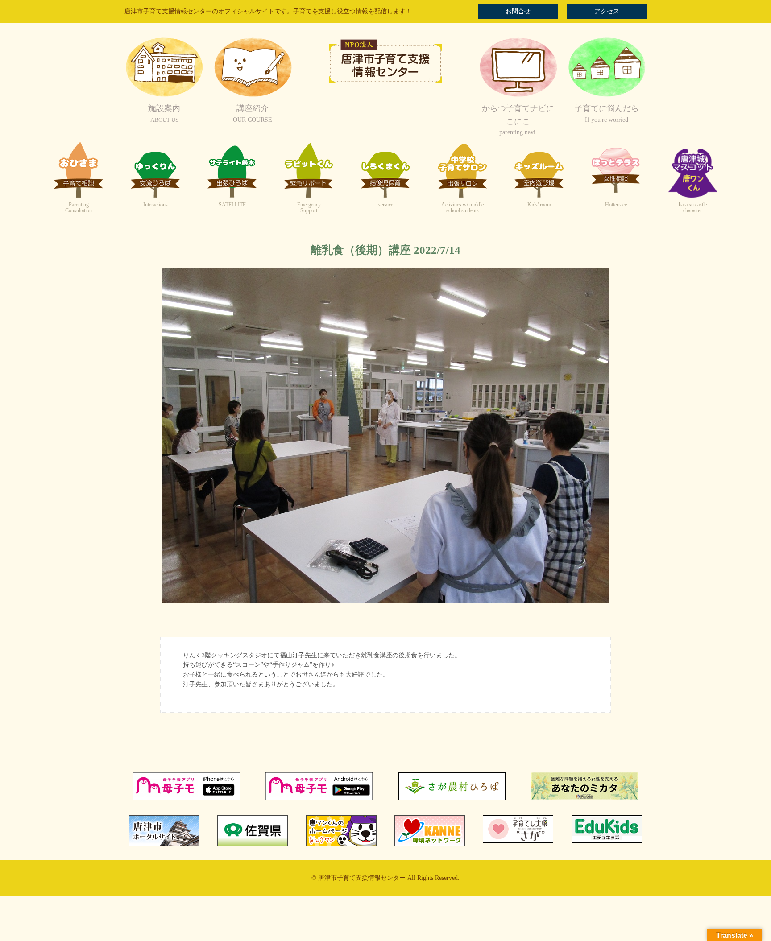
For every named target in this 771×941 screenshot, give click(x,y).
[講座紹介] (252, 95)
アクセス (606, 11)
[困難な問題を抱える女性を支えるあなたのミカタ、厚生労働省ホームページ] (584, 797)
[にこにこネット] (518, 95)
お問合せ (518, 11)
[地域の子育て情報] (607, 95)
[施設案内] (164, 95)
